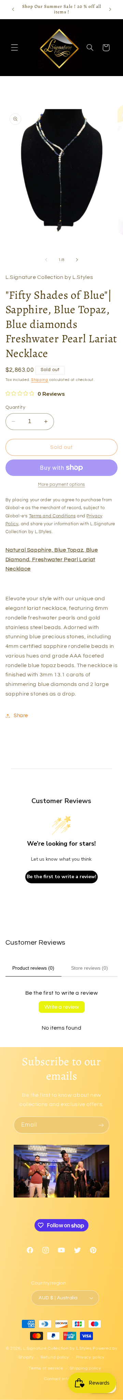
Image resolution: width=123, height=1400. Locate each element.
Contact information (65, 1379)
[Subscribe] (101, 1125)
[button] (14, 48)
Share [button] (21, 715)
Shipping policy (85, 1368)
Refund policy (55, 1357)
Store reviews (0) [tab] (89, 968)
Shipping (39, 380)
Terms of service (46, 1368)
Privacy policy (90, 1357)
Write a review (61, 1007)
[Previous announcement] (12, 9)
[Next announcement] (110, 9)
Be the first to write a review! (61, 876)
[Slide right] (76, 260)
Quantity (15, 407)
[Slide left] (46, 260)
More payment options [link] (61, 484)
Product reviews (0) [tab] (33, 968)
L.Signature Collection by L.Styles (57, 1348)
